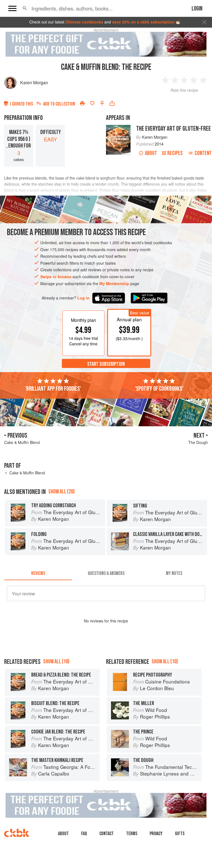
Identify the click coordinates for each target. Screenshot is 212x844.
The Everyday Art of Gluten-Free (173, 129)
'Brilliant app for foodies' (53, 389)
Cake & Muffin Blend (27, 472)
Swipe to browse (55, 276)
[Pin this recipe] (102, 103)
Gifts (179, 834)
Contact (106, 834)
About (151, 153)
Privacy (156, 834)
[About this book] (118, 127)
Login (197, 8)
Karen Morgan (34, 82)
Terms (131, 834)
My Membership (114, 283)
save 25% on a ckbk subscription (143, 22)
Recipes (175, 153)
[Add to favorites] (92, 103)
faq (84, 834)
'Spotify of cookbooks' (159, 389)
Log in (83, 298)
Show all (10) (56, 661)
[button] (24, 8)
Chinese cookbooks (84, 22)
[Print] (82, 103)
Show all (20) (61, 491)
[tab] (38, 573)
